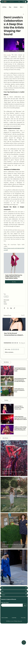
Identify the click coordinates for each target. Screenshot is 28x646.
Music (5, 301)
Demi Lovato (6, 299)
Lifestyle (15, 7)
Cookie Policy (14, 617)
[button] (14, 269)
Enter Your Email (4, 602)
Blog (10, 7)
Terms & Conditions (4, 617)
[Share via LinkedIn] (11, 308)
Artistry (6, 296)
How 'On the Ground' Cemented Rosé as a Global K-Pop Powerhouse (14, 334)
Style (4, 505)
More (21, 7)
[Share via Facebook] (4, 308)
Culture (5, 303)
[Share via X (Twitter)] (7, 308)
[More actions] (23, 14)
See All (22, 315)
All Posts (4, 7)
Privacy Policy (23, 617)
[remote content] (14, 44)
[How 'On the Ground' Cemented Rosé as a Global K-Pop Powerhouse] (14, 324)
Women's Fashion (7, 469)
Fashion (4, 541)
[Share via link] (14, 308)
